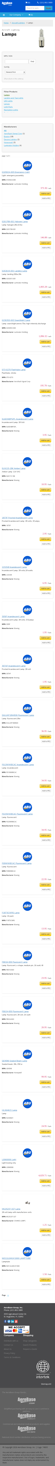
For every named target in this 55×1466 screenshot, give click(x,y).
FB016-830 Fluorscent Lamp (15, 962)
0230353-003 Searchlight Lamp (16, 320)
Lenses (7, 104)
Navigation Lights (11, 110)
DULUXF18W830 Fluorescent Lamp (18, 715)
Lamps (7, 95)
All (5, 130)
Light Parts (8, 107)
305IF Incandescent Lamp (13, 616)
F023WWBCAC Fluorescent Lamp (17, 814)
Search (48, 8)
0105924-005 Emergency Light (16, 172)
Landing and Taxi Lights (13, 98)
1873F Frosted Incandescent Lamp (17, 517)
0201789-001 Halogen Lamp (15, 221)
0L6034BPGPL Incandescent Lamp (17, 419)
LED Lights (8, 101)
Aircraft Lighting (18, 23)
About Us (8, 1349)
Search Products (30, 1345)
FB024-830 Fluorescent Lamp (15, 1011)
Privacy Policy (9, 1353)
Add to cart (45, 193)
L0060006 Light (9, 1159)
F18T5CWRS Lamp (11, 912)
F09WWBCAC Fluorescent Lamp (17, 863)
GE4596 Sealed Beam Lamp (14, 1060)
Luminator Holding (11, 145)
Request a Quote (30, 1349)
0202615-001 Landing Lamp (14, 271)
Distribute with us (11, 1341)
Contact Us (8, 1345)
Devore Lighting (10, 139)
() (31, 15)
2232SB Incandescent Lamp (14, 567)
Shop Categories (30, 1341)
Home (6, 23)
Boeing (7, 136)
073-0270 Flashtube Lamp (14, 369)
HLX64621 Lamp (9, 1110)
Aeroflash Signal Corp (13, 133)
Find (32, 61)
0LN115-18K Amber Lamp (13, 468)
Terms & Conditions (12, 1357)
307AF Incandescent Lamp (14, 665)
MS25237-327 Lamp (11, 1209)
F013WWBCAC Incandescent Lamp (18, 764)
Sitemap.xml (46, 1384)
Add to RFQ (46, 198)
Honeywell (8, 142)
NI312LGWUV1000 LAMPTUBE (16, 1258)
